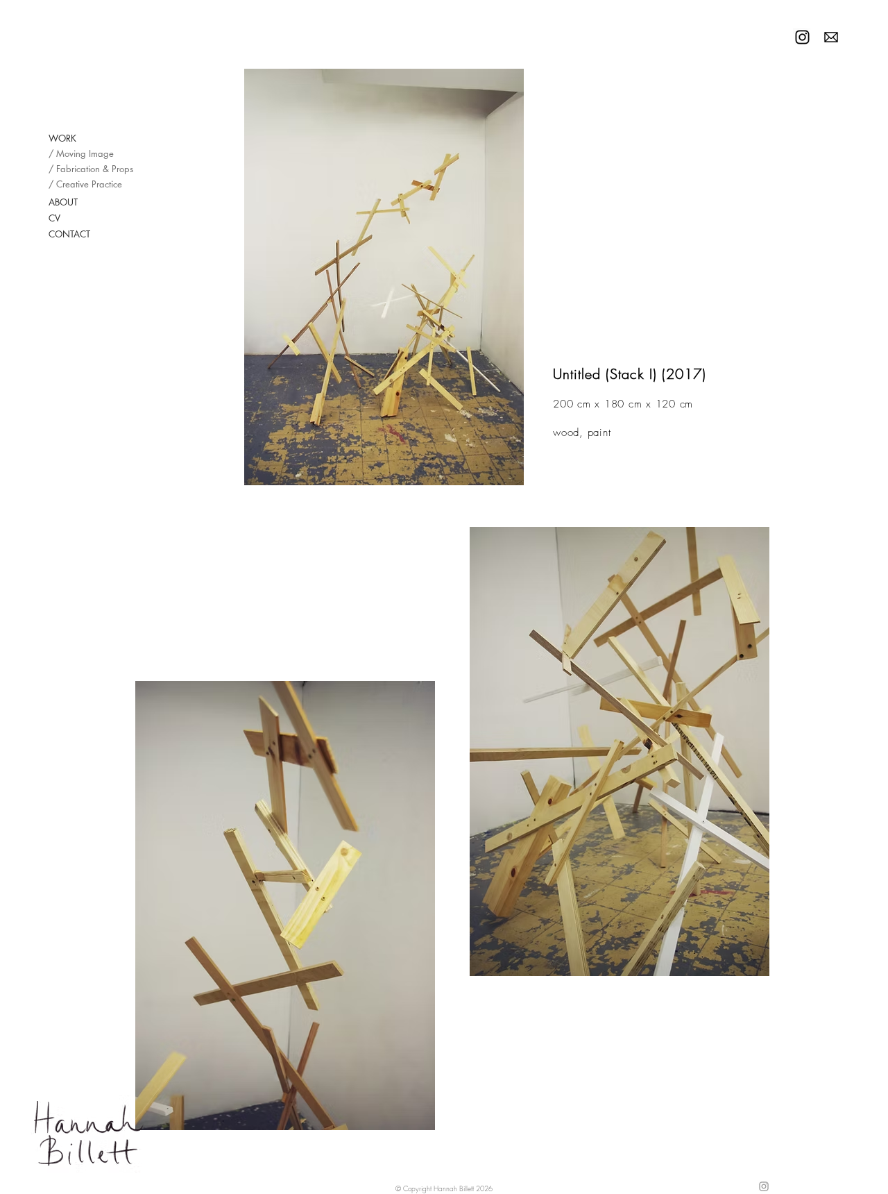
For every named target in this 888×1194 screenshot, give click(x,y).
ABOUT (63, 202)
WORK (62, 138)
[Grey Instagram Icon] (764, 1186)
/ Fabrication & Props (79, 168)
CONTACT (69, 234)
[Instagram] (802, 37)
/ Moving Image (79, 153)
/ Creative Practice (79, 184)
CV (54, 218)
